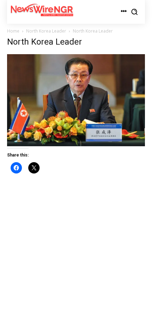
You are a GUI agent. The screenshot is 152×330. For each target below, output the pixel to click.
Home (13, 31)
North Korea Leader (46, 31)
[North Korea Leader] (76, 144)
